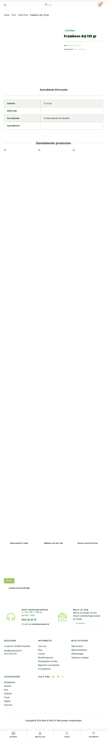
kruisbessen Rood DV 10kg (19, 588)
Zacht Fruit (23, 15)
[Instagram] (63, 677)
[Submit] (98, 623)
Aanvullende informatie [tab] (53, 89)
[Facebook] (53, 677)
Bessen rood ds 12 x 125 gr (88, 543)
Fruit (14, 15)
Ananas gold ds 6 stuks (19, 543)
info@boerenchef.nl (40, 624)
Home (6, 15)
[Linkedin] (58, 677)
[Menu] (7, 4)
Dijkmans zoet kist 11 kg (53, 543)
